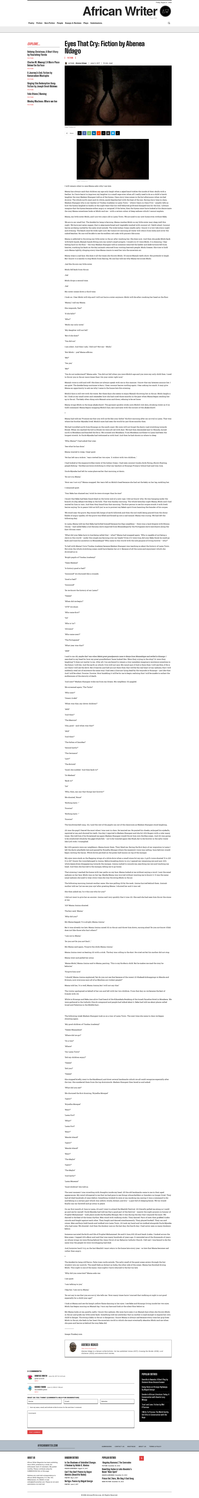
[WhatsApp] (89, 133)
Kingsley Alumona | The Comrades (116, 1462)
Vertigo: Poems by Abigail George (79, 1481)
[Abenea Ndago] (66, 63)
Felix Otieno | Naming (37, 93)
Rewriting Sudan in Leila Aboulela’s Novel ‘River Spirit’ (117, 1470)
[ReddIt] (99, 133)
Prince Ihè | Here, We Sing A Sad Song (118, 1478)
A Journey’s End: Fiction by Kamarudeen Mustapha (39, 74)
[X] (80, 133)
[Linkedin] (94, 133)
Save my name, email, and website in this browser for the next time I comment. (56, 1407)
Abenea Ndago (81, 63)
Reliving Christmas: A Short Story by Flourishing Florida (42, 53)
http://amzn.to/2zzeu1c (88, 1348)
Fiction (30, 58)
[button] (169, 23)
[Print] (108, 133)
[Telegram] (113, 133)
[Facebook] (84, 133)
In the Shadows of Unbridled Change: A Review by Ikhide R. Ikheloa (80, 1464)
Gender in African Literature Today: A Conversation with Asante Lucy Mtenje (155, 1397)
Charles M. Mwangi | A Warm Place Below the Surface (43, 64)
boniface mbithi (41, 1376)
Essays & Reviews (71, 1468)
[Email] (103, 133)
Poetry (67, 1478)
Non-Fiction (106, 1481)
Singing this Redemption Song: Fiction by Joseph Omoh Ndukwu (42, 85)
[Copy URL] (118, 133)
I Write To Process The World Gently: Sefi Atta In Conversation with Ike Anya (155, 1415)
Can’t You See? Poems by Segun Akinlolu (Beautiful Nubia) (78, 1473)
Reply (36, 1381)
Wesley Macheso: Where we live (42, 101)
